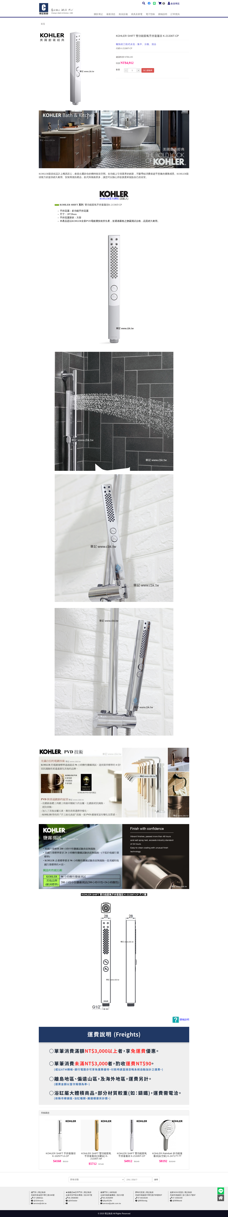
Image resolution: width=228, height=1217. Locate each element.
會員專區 (175, 3)
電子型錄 (150, 14)
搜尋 (156, 1180)
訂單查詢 (175, 14)
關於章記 (98, 14)
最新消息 (110, 14)
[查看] (60, 1135)
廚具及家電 (136, 14)
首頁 (43, 24)
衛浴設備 (123, 14)
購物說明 (162, 14)
